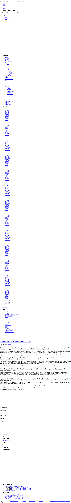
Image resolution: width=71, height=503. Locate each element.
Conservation (7, 60)
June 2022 (6, 130)
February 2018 (7, 179)
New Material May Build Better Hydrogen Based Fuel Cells (21, 488)
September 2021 (7, 138)
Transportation (7, 103)
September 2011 (7, 251)
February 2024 (7, 111)
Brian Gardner (41, 501)
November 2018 (7, 170)
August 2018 (7, 173)
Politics (6, 85)
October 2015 (7, 205)
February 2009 (7, 280)
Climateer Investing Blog (9, 316)
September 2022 (7, 127)
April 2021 (6, 143)
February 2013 (7, 235)
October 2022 (7, 126)
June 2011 (6, 254)
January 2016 (7, 202)
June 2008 (6, 287)
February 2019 (7, 167)
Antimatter (6, 57)
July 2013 (6, 230)
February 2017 (7, 190)
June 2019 (6, 164)
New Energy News (8, 325)
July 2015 (6, 208)
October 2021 (7, 137)
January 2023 (7, 123)
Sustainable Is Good (8, 333)
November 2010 (7, 260)
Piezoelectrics (9, 89)
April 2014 (6, 222)
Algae (10, 65)
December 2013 (7, 226)
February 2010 (7, 269)
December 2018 (7, 169)
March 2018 (7, 178)
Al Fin (6, 312)
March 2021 (7, 144)
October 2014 (7, 216)
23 (7, 304)
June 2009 (6, 276)
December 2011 (7, 248)
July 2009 (6, 275)
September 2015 (7, 206)
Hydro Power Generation (9, 79)
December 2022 (7, 124)
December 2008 (7, 282)
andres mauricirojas (8, 486)
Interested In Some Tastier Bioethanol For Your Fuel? (19, 487)
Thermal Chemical (10, 100)
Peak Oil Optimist (7, 327)
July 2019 (6, 163)
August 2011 (7, 252)
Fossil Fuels (9, 69)
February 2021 (7, 145)
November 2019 (7, 159)
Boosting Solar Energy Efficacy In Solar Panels (12, 496)
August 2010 (7, 263)
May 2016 (6, 198)
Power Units (7, 86)
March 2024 (7, 110)
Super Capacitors (9, 99)
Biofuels (8, 64)
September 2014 (7, 217)
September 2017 (7, 183)
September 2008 (7, 285)
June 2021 (6, 141)
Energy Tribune (7, 318)
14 (5, 303)
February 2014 (7, 224)
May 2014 (6, 221)
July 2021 (6, 140)
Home (3, 3)
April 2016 (6, 199)
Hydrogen (8, 74)
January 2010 (7, 270)
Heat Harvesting (7, 78)
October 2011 (7, 250)
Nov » (6, 307)
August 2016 (7, 196)
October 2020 (7, 149)
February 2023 (7, 122)
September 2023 (7, 116)
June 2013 (6, 231)
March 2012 (7, 245)
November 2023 (7, 114)
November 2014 (7, 215)
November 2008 (7, 283)
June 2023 (6, 119)
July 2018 (6, 174)
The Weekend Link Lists (9, 101)
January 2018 (7, 180)
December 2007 (7, 293)
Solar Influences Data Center (9, 332)
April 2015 (6, 211)
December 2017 (7, 181)
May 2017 (6, 187)
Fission (6, 62)
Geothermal (6, 77)
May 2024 (6, 108)
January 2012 (7, 247)
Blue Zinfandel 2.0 (32, 501)
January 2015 (7, 213)
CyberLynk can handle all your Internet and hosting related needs (59, 501)
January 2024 (7, 112)
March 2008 (7, 290)
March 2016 (7, 200)
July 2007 (6, 298)
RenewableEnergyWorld (9, 330)
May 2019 (6, 165)
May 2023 (6, 120)
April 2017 (6, 188)
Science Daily (7, 331)
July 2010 (6, 264)
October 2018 (7, 171)
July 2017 (6, 185)
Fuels (5, 63)
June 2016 (6, 197)
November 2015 (7, 204)
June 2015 (6, 209)
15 (6, 303)
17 (8, 303)
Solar (5, 90)
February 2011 (7, 257)
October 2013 (7, 227)
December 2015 (7, 203)
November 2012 (7, 238)
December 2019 (7, 158)
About (3, 4)
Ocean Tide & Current (8, 82)
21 (5, 304)
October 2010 (7, 261)
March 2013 (7, 234)
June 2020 (6, 152)
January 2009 (7, 281)
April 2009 (6, 278)
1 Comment (9, 344)
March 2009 (7, 279)
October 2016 (7, 194)
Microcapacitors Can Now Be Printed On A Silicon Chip (14, 498)
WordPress (24, 501)
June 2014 (6, 220)
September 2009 (7, 273)
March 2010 (7, 268)
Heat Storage (9, 98)
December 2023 (7, 113)
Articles (3, 5)
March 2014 (7, 223)
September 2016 (7, 195)
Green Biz (6, 321)
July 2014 (6, 219)
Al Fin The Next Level (8, 313)
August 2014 (7, 218)
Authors (8, 18)
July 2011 (6, 253)
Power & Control (7, 329)
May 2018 (6, 176)
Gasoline (10, 72)
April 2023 (6, 121)
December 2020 (7, 147)
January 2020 (7, 157)
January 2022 (7, 135)
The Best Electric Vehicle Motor (17, 486)
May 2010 (6, 266)
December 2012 (7, 237)
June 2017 (6, 186)
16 (7, 303)
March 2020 (7, 155)
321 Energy (6, 311)
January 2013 (7, 236)
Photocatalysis (9, 92)
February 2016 (7, 201)
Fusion (6, 76)
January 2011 (7, 258)
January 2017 (7, 191)
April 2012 (6, 244)
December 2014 (7, 214)
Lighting (6, 80)
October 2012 (7, 239)
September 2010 (7, 262)
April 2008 (6, 289)
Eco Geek (6, 317)
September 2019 (7, 161)
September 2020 (7, 150)
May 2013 (6, 232)
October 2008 (7, 284)
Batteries (8, 97)
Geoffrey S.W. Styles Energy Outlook (11, 320)
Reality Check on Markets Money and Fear (15, 342)
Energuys (6, 490)
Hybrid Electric (9, 88)
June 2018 (6, 175)
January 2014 (7, 225)
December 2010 (7, 259)
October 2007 (7, 295)
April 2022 (6, 132)
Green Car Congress (8, 322)
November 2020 (7, 148)
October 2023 (7, 115)
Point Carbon (7, 328)
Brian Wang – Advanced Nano (10, 315)
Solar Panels (9, 93)
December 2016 (7, 192)
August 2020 (7, 151)
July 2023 (6, 118)
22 (6, 304)
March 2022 (7, 133)
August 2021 (7, 139)
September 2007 (7, 296)
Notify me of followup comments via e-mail (9, 436)
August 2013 (7, 229)
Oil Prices (6, 326)
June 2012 (6, 242)
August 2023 (7, 117)
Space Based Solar (10, 94)
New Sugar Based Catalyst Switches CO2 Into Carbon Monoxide (15, 497)
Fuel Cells (8, 87)
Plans (5, 84)
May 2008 (6, 288)
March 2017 (7, 189)
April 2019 (6, 166)
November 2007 (7, 294)
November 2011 (7, 249)
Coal (9, 70)
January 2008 (7, 292)
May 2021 (6, 142)
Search (3, 7)
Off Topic (6, 83)
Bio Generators (7, 58)
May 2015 (6, 210)
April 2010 (6, 267)
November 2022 (7, 125)
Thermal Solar (9, 95)
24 (8, 304)
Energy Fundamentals (8, 61)
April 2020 (6, 154)
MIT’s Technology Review (9, 324)
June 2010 (6, 265)
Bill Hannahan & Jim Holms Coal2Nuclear (12, 314)
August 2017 (7, 184)
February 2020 (7, 156)
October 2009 (7, 272)
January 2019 (7, 168)
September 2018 (7, 172)
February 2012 (7, 246)
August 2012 (7, 241)
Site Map (3, 8)
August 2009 (7, 274)
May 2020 (6, 153)
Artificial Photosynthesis (11, 91)
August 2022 (7, 128)
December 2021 (7, 136)
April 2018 (6, 177)
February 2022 (7, 134)
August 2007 (7, 297)
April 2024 (6, 109)
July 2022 (6, 129)
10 (8, 302)
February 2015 (7, 212)
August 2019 (7, 162)
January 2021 (7, 146)
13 (4, 303)
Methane (10, 67)
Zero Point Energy (8, 104)
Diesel (10, 71)
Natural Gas (11, 73)
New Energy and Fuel (4, 0)
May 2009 (6, 277)
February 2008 (7, 291)
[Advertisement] (6, 38)
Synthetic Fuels (9, 75)
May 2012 (6, 243)
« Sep (3, 307)
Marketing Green (7, 323)
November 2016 (7, 193)
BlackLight (6, 59)
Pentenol (10, 68)
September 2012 (7, 240)
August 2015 (7, 207)
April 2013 (6, 233)
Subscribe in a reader (6, 440)
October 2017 (7, 182)
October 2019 (7, 160)
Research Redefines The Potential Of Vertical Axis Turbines (14, 495)
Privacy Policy (4, 6)
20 (4, 304)
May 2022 (6, 131)
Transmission (7, 102)
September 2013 (7, 228)
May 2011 (6, 255)
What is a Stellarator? (12, 490)
